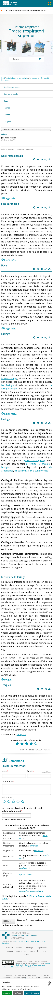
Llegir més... (9, 198)
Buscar (26, 955)
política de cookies (26, 989)
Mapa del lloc (21, 951)
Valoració (7, 797)
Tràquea (7, 121)
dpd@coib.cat (25, 874)
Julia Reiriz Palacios (8, 138)
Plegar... (7, 679)
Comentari (7, 781)
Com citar (29, 149)
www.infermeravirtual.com (31, 891)
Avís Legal (29, 947)
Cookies (19, 947)
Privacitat (9, 947)
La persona (34, 78)
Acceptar (7, 993)
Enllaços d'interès (7, 149)
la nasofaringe (9, 378)
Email (39, 771)
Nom (4, 771)
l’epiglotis (6, 467)
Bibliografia (20, 149)
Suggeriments (42, 947)
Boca (6, 101)
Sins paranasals (11, 94)
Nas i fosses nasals (12, 87)
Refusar (18, 993)
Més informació (32, 993)
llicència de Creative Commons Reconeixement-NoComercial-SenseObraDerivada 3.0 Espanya (26, 965)
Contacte (43, 951)
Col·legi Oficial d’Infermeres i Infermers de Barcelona (24, 942)
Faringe (7, 108)
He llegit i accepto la (26, 897)
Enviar (8, 921)
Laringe (7, 114)
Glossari (33, 951)
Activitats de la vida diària (17, 78)
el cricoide (44, 463)
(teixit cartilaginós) (34, 460)
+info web (33, 845)
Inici (3, 78)
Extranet (10, 951)
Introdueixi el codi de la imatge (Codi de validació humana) (22, 809)
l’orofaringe (7, 385)
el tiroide (31, 463)
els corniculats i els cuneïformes (31, 470)
